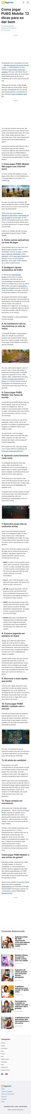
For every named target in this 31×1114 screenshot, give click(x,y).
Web (2, 1064)
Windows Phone (5, 1070)
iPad (2, 1051)
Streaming (4, 1062)
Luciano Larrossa (9, 26)
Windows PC (4, 1067)
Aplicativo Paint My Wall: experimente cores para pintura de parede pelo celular (22, 941)
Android (3, 1043)
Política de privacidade (7, 1094)
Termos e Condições (6, 1091)
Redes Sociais (5, 1059)
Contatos (4, 1096)
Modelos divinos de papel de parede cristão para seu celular (21, 958)
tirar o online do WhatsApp (11, 254)
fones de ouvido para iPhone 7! (12, 451)
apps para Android (20, 256)
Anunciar (3, 1099)
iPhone (4, 258)
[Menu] (27, 2)
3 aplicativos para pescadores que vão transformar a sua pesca (22, 1020)
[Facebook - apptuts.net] (2, 1074)
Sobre (3, 1089)
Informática (4, 1048)
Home (2, 1101)
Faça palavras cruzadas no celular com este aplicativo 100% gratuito (21, 1004)
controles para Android (15, 379)
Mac (2, 1056)
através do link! (7, 893)
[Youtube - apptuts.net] (6, 1074)
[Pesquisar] (23, 2)
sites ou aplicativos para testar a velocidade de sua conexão (15, 215)
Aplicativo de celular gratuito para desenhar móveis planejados (21, 973)
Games (3, 1045)
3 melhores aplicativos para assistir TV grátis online (22, 989)
